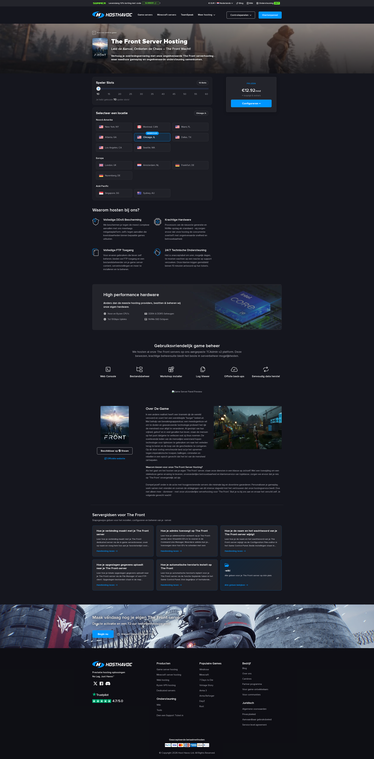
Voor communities (251, 694)
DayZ (202, 701)
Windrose (204, 669)
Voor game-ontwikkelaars (255, 689)
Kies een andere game (107, 33)
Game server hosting (167, 669)
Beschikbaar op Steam (115, 450)
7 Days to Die (206, 680)
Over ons (247, 673)
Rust (201, 706)
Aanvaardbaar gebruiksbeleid (257, 719)
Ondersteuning (269, 3)
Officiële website (116, 458)
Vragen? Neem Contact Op (136, 634)
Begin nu (103, 634)
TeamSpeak (187, 14)
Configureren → (251, 103)
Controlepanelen (239, 15)
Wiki (251, 3)
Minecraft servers (166, 14)
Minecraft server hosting (169, 674)
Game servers (145, 14)
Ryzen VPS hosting (166, 685)
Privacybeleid (249, 714)
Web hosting (163, 680)
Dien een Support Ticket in (170, 715)
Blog (241, 3)
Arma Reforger (206, 695)
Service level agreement (254, 724)
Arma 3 (203, 690)
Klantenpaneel (270, 15)
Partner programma (252, 684)
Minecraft (204, 674)
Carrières (247, 678)
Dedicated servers (166, 690)
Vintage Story (206, 685)
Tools (159, 710)
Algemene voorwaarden (254, 709)
